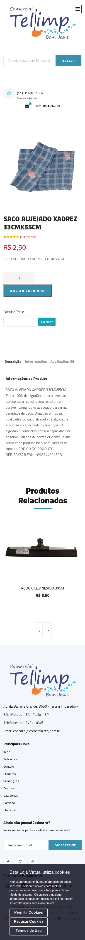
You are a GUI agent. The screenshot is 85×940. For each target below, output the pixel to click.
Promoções (11, 781)
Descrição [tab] (13, 361)
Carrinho (9, 803)
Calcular (47, 321)
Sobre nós (10, 759)
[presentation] (39, 630)
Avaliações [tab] (62, 361)
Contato (8, 766)
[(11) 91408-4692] (9, 93)
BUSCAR (68, 61)
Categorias (10, 795)
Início (6, 752)
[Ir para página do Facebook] (8, 861)
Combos (9, 788)
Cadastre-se (65, 845)
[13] (27, 105)
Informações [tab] (36, 361)
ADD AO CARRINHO (27, 291)
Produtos (9, 774)
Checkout (9, 810)
